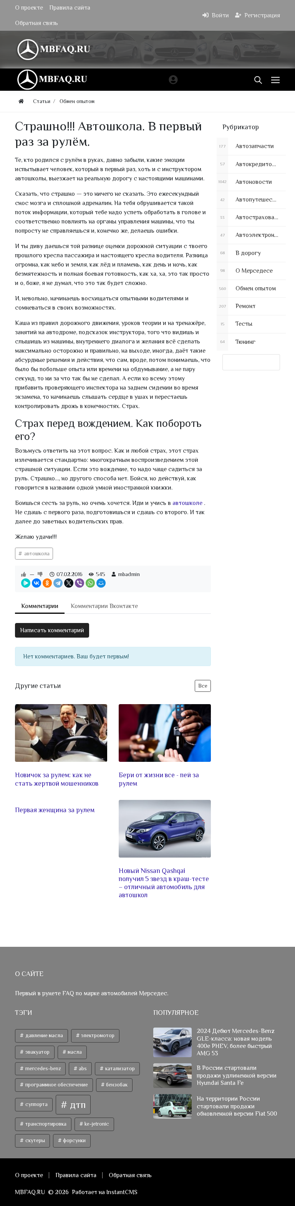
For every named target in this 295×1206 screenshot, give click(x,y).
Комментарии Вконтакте (104, 606)
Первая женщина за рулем (54, 810)
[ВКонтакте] (36, 583)
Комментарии (39, 606)
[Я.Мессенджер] (25, 583)
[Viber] (79, 583)
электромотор (97, 1035)
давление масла (43, 1035)
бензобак (116, 1085)
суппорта (36, 1104)
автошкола (36, 553)
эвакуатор (37, 1052)
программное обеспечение (56, 1085)
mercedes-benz (42, 1068)
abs (82, 1068)
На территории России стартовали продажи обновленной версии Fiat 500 (237, 1106)
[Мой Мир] (101, 583)
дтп (77, 1104)
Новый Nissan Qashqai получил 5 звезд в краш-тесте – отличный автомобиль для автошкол (164, 883)
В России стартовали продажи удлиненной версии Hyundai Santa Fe (237, 1075)
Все (202, 686)
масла (74, 1052)
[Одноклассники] (47, 583)
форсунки (74, 1140)
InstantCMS (122, 1192)
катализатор (119, 1068)
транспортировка (45, 1124)
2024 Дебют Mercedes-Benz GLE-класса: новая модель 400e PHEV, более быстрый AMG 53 (236, 1042)
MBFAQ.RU (30, 1192)
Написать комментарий (52, 630)
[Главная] (21, 101)
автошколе (188, 503)
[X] (68, 583)
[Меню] (276, 79)
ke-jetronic (96, 1124)
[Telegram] (58, 583)
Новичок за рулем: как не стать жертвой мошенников (56, 779)
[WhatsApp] (90, 583)
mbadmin (129, 574)
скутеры (34, 1140)
